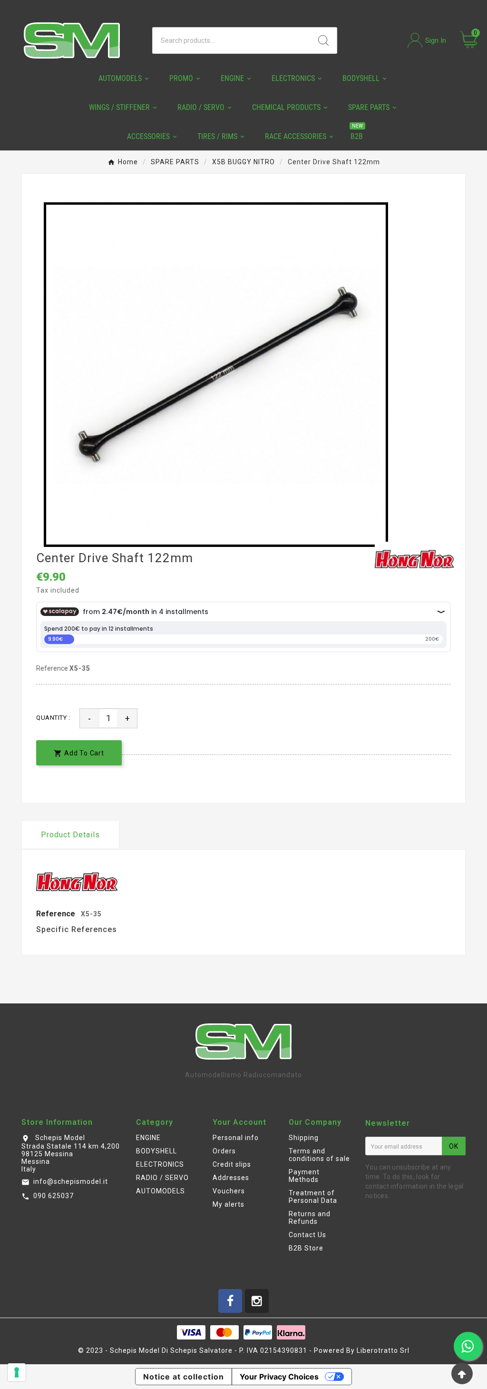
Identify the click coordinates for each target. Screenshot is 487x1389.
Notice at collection (183, 1376)
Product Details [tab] (70, 834)
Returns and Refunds (310, 1217)
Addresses (231, 1177)
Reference (52, 668)
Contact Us (307, 1235)
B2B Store (306, 1248)
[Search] (323, 40)
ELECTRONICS (160, 1164)
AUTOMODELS (160, 1191)
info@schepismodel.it (70, 1181)
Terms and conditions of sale (319, 1154)
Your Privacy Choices (279, 1376)
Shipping (304, 1137)
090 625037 (53, 1196)
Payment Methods (304, 1175)
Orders (224, 1151)
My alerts (228, 1204)
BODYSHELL (156, 1151)
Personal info (236, 1137)
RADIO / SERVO (162, 1177)
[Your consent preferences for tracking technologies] (17, 1372)
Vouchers (229, 1191)
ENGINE (148, 1137)
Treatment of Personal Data (313, 1196)
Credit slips (232, 1164)
